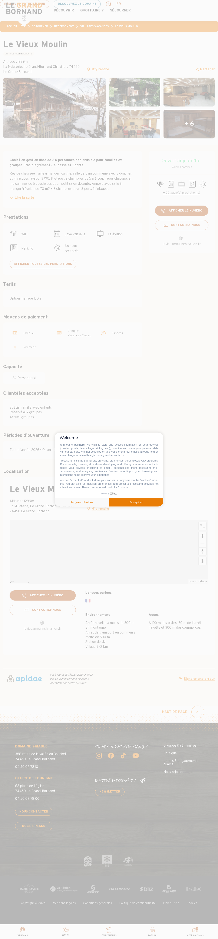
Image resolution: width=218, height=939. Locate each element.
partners (79, 444)
